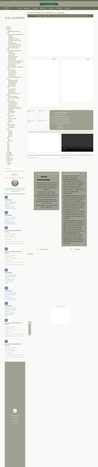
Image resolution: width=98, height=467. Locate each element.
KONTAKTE (9, 154)
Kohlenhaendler (11, 111)
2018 (8, 114)
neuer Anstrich (11, 126)
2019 (8, 99)
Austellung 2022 (12, 83)
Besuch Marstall (11, 92)
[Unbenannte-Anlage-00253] (77, 80)
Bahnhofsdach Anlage (13, 81)
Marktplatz (10, 109)
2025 (8, 33)
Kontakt (61, 127)
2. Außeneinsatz (11, 74)
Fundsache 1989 (12, 59)
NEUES (8, 27)
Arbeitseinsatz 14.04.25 (13, 38)
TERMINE (9, 152)
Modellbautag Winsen (13, 80)
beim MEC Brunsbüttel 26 (14, 31)
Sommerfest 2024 (12, 58)
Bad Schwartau (11, 124)
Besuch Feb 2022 (12, 84)
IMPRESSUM (10, 158)
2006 (8, 149)
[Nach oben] (92, 328)
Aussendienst (11, 112)
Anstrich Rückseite (12, 118)
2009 (8, 145)
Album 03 (10, 133)
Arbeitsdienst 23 (12, 69)
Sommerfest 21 (11, 90)
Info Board (9, 163)
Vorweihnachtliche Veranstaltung (15, 67)
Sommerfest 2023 (12, 72)
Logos (8, 164)
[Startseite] (15, 8)
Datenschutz (10, 160)
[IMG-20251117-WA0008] (60, 316)
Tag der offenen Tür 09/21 (14, 93)
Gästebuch (11, 155)
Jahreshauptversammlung (14, 98)
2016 (8, 129)
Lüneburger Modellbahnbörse (14, 50)
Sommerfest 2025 (12, 43)
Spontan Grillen (11, 55)
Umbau (9, 120)
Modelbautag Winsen (13, 56)
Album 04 (10, 134)
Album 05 (10, 136)
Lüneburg (10, 35)
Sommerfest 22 (11, 86)
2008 (8, 146)
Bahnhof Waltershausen (13, 47)
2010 (8, 143)
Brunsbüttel (10, 37)
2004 (8, 151)
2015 (8, 137)
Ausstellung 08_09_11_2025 (14, 44)
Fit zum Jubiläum (12, 71)
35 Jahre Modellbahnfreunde (14, 77)
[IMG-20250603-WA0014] (43, 143)
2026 (8, 30)
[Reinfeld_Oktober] (43, 83)
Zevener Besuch (12, 53)
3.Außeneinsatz (11, 75)
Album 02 (10, 132)
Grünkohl (10, 121)
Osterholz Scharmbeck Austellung (15, 34)
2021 (8, 87)
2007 (8, 148)
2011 (8, 142)
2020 (8, 95)
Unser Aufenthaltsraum (13, 106)
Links (8, 157)
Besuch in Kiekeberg (12, 96)
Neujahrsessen (11, 101)
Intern (8, 161)
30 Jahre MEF (11, 115)
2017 (8, 123)
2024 (8, 49)
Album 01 (10, 130)
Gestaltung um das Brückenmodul (15, 61)
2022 (8, 78)
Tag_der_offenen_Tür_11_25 (14, 46)
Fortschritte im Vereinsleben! (14, 108)
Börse (9, 117)
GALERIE (9, 28)
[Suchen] (96, 8)
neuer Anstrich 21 (12, 89)
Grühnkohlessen (12, 65)
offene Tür (10, 140)
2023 (8, 68)
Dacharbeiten (11, 127)
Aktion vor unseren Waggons (14, 62)
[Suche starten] (24, 168)
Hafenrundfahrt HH (12, 102)
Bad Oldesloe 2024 (12, 64)
